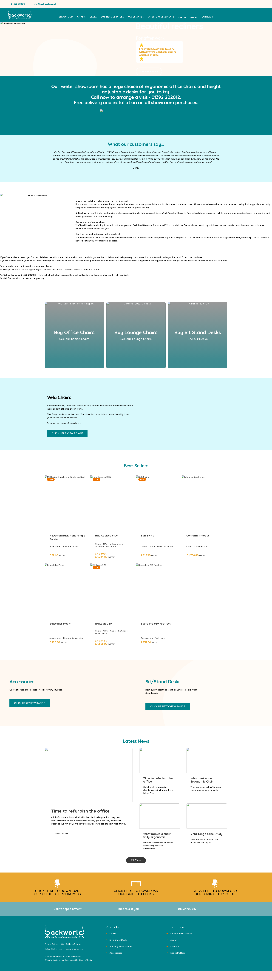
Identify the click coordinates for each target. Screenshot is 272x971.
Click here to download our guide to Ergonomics (57, 892)
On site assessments (161, 16)
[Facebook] (253, 4)
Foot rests (160, 638)
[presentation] (10, 48)
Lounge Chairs (202, 546)
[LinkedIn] (263, 4)
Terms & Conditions (74, 949)
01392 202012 (18, 4)
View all (136, 860)
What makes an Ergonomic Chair (201, 780)
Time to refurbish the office (80, 811)
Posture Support (71, 546)
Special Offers (188, 17)
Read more (62, 833)
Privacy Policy (51, 944)
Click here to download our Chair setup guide (215, 892)
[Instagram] (258, 4)
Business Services (112, 16)
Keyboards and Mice (73, 638)
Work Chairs (112, 546)
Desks (93, 16)
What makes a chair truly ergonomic (157, 835)
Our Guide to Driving (71, 944)
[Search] (248, 15)
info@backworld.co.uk (45, 4)
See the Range (149, 71)
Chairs (81, 16)
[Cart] (262, 14)
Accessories (136, 16)
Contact (207, 16)
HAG (105, 543)
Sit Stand (99, 546)
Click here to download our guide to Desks (136, 892)
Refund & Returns (53, 949)
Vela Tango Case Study (206, 834)
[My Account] (255, 15)
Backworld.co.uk (16, 278)
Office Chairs (116, 543)
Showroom (66, 16)
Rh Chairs (122, 630)
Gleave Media (85, 960)
